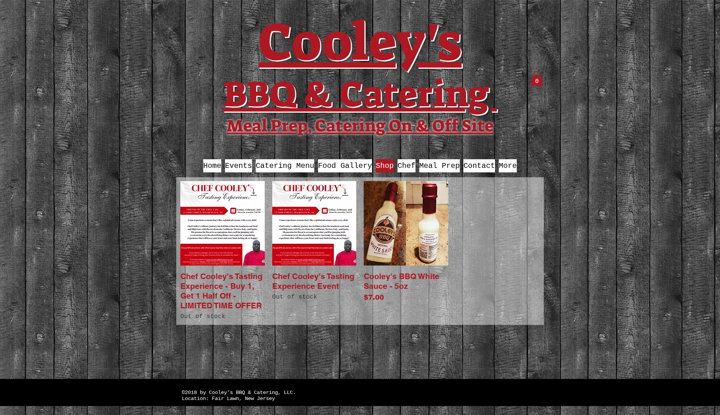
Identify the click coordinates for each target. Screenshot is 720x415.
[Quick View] (222, 223)
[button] (537, 78)
